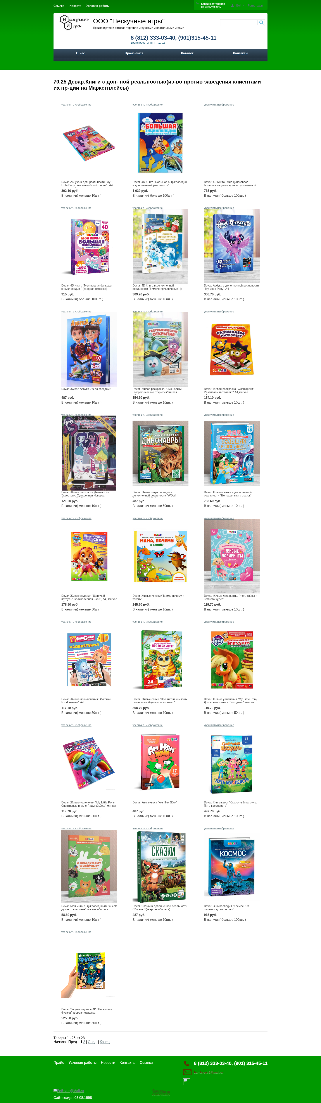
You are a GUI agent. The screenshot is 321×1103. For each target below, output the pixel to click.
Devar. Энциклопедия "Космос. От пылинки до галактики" (226, 907)
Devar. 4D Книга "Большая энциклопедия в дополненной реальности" (160, 183)
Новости (75, 5)
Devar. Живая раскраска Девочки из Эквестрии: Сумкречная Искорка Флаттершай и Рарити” (85, 495)
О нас (80, 53)
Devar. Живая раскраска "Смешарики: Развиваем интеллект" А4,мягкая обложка (229, 392)
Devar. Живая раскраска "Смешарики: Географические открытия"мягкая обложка (157, 392)
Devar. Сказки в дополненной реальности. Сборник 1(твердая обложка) (160, 907)
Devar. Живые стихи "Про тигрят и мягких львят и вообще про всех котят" (160, 700)
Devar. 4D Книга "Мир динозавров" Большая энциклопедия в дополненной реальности (230, 185)
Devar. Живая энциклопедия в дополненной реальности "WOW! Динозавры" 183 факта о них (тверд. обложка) (157, 497)
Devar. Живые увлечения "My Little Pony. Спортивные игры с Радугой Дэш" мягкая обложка (88, 806)
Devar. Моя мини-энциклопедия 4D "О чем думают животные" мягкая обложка (89, 907)
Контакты (240, 53)
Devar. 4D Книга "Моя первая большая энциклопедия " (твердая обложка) (86, 287)
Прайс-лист (134, 53)
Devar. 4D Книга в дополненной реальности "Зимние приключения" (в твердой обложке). (157, 289)
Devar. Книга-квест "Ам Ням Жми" (155, 802)
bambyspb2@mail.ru (208, 1072)
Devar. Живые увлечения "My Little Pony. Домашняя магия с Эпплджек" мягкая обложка (231, 702)
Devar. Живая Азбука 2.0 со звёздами (86, 388)
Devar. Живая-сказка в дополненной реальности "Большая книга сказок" (228, 494)
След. (92, 1042)
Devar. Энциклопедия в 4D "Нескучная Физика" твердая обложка (86, 1011)
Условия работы (97, 5)
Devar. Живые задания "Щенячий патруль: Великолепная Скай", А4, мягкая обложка (89, 599)
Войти (240, 5)
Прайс (59, 1062)
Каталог (187, 53)
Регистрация (256, 5)
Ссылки (59, 5)
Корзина (206, 3)
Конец (105, 1042)
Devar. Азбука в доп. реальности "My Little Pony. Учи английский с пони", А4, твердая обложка (87, 185)
